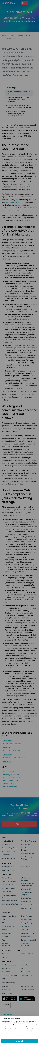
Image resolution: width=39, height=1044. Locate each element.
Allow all (19, 1041)
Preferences (19, 1036)
